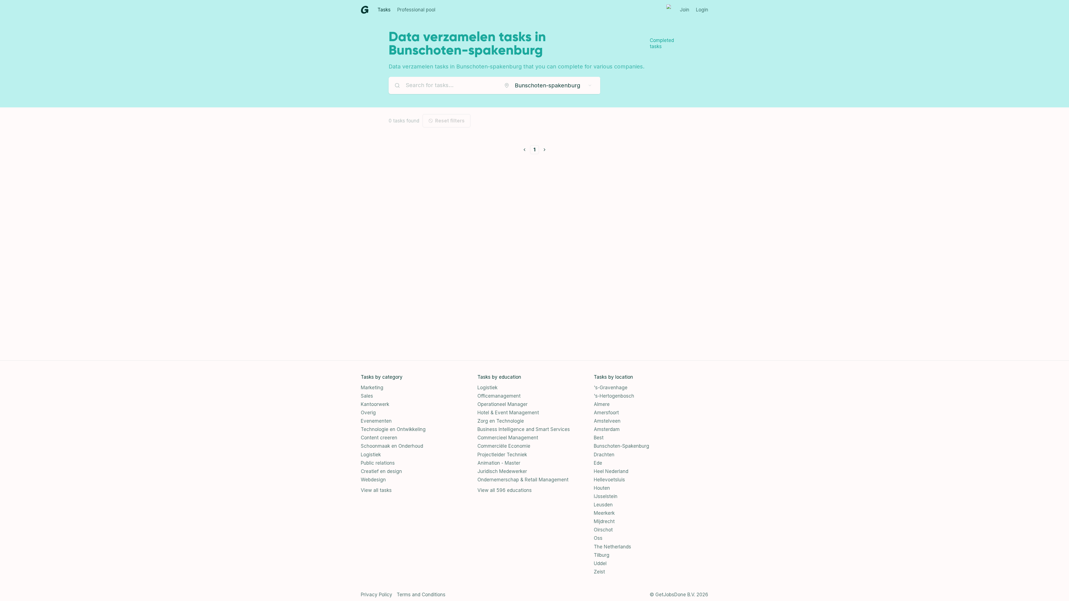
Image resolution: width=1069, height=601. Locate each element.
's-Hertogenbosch (614, 396)
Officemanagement (499, 396)
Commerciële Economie (503, 446)
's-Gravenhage (610, 387)
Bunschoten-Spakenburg (621, 446)
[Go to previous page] (524, 149)
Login (702, 10)
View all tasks (376, 490)
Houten (602, 488)
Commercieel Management (507, 437)
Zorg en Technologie (500, 421)
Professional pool (416, 10)
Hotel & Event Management (508, 412)
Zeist (599, 572)
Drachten (604, 454)
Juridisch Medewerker (502, 471)
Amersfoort (606, 412)
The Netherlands (612, 547)
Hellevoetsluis (609, 479)
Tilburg (601, 555)
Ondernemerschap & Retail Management (522, 479)
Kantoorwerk (375, 404)
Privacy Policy (376, 594)
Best (599, 437)
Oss (598, 538)
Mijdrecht (604, 521)
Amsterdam (607, 429)
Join (684, 10)
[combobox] (548, 85)
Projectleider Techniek (502, 454)
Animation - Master (498, 463)
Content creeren (379, 437)
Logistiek (371, 454)
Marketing (372, 387)
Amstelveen (607, 421)
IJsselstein (605, 496)
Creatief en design (381, 471)
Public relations (378, 463)
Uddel (600, 563)
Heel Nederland (611, 471)
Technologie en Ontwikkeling (393, 429)
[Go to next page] (544, 149)
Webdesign (373, 479)
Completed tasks (662, 43)
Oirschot (603, 530)
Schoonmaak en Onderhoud (392, 446)
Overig (368, 412)
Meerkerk (604, 513)
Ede (598, 463)
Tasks (384, 10)
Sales (367, 396)
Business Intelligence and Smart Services (523, 429)
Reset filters (450, 121)
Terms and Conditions (421, 594)
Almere (602, 404)
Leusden (603, 505)
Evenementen (376, 421)
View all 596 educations (504, 490)
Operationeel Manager (502, 404)
